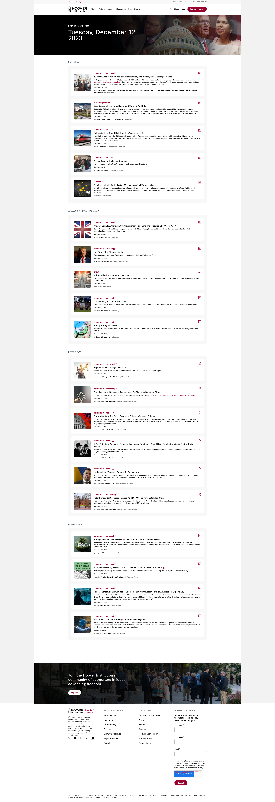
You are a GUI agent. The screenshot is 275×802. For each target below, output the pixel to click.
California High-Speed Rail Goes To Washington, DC (93, 127)
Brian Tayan (119, 119)
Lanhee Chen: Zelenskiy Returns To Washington (92, 465)
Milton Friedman (118, 577)
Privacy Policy (189, 795)
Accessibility (145, 742)
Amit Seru (110, 119)
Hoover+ (137, 9)
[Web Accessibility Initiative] (75, 2)
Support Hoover (197, 9)
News (141, 719)
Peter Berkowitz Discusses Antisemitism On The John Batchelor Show (102, 385)
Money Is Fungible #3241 (82, 319)
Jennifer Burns (106, 577)
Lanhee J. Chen (110, 483)
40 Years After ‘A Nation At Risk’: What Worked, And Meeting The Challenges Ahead (108, 70)
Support (74, 692)
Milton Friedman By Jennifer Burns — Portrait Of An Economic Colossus (103, 560)
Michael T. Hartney (171, 90)
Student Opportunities (149, 715)
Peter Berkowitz (110, 401)
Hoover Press (145, 738)
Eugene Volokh (110, 377)
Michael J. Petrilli (185, 90)
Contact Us (144, 729)
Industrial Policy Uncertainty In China (86, 269)
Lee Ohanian (100, 146)
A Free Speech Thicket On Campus (86, 154)
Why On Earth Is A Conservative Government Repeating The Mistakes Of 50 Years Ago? (110, 219)
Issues (110, 9)
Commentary (110, 724)
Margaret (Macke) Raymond (122, 90)
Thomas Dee (148, 90)
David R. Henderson (103, 311)
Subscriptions (184, 2)
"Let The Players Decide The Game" (87, 294)
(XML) (205, 795)
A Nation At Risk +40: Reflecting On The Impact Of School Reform (98, 179)
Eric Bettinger (138, 90)
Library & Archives (124, 9)
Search (107, 742)
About (93, 9)
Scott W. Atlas (110, 430)
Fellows (102, 9)
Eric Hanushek (159, 90)
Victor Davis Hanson (103, 261)
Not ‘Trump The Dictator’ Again (85, 245)
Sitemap (199, 795)
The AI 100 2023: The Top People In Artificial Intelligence (96, 613)
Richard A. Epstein (102, 170)
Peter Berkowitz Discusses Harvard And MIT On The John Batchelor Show (104, 491)
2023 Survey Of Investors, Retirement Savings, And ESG (94, 100)
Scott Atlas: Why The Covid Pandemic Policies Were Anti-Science (100, 409)
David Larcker (101, 119)
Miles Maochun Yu (106, 605)
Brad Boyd (106, 633)
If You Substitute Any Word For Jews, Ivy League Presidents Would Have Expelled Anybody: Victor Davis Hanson (121, 437)
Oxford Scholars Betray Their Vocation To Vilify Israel (175, 395)
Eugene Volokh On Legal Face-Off (86, 360)
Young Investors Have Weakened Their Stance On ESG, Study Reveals (102, 532)
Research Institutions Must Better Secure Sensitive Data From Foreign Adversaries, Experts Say (114, 585)
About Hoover (110, 715)
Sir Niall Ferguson (102, 237)
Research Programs (199, 2)
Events (173, 2)
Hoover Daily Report (78, 26)
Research (108, 719)
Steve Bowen (100, 90)
